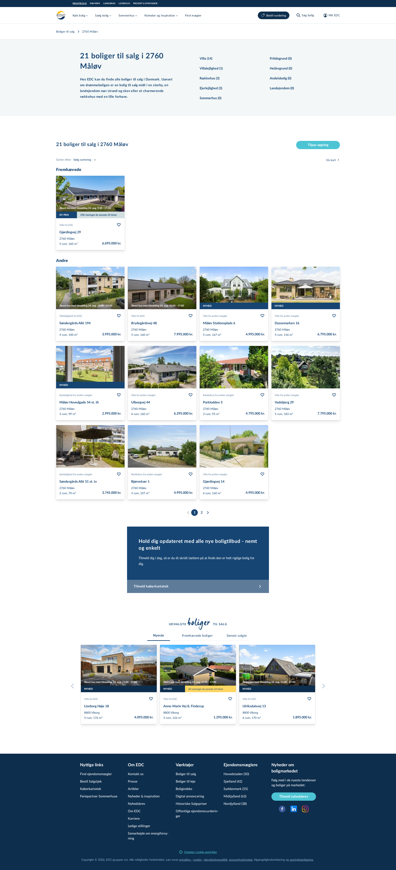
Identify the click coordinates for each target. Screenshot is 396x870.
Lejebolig (124, 3)
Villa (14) (206, 58)
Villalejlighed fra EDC (70, 315)
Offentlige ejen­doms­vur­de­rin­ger (197, 813)
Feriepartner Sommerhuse (98, 796)
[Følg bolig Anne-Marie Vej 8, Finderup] (230, 698)
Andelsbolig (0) (280, 78)
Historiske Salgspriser (191, 803)
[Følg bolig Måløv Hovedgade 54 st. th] (118, 395)
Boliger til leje (185, 781)
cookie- (197, 859)
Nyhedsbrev (136, 803)
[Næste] (207, 512)
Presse (132, 781)
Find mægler (193, 15)
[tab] (158, 635)
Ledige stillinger (139, 826)
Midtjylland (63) (235, 796)
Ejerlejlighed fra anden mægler (75, 395)
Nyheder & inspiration (144, 796)
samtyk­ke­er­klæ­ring (301, 859)
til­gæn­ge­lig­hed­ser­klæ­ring (269, 859)
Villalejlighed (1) (211, 68)
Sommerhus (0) (210, 98)
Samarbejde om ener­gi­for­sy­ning (148, 835)
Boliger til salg (65, 31)
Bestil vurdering (276, 15)
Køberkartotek (90, 789)
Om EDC (134, 811)
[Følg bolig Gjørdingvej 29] (118, 224)
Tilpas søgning (318, 145)
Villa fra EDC (66, 224)
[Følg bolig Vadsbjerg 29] (334, 395)
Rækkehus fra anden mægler (218, 395)
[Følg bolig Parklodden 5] (262, 395)
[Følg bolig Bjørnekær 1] (190, 474)
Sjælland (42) (233, 781)
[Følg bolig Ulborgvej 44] (190, 395)
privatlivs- (185, 859)
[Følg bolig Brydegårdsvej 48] (190, 315)
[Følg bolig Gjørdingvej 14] (262, 474)
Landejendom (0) (282, 88)
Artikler (133, 789)
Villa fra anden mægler (215, 315)
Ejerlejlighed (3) (211, 88)
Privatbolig (80, 3)
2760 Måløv (90, 31)
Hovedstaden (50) (236, 774)
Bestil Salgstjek (91, 781)
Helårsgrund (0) (281, 68)
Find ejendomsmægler (96, 774)
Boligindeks (184, 789)
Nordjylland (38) (235, 803)
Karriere (134, 818)
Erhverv (95, 3)
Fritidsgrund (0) (281, 58)
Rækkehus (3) (209, 78)
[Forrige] (73, 686)
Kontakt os (136, 774)
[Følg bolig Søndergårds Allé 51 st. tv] (118, 474)
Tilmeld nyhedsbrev (293, 796)
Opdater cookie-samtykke (200, 852)
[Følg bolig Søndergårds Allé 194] (118, 315)
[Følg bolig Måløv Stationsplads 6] (262, 315)
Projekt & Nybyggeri (145, 3)
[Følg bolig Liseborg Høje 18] (150, 698)
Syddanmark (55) (236, 789)
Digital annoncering (190, 796)
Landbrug (109, 3)
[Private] (61, 15)
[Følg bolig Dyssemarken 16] (334, 315)
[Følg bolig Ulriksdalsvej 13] (309, 698)
